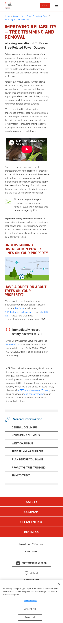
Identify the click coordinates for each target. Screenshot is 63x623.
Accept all (30, 609)
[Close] (59, 584)
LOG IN (44, 5)
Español (34, 573)
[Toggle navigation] (57, 5)
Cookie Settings (30, 600)
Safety (31, 502)
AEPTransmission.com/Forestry (34, 390)
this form (19, 308)
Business (31, 532)
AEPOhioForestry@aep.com (18, 312)
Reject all (30, 617)
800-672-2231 (13, 344)
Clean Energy (31, 522)
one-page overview (34, 394)
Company (31, 512)
